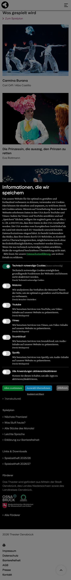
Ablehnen (62, 388)
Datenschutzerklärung (38, 253)
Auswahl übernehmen (38, 388)
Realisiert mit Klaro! (35, 394)
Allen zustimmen (13, 388)
